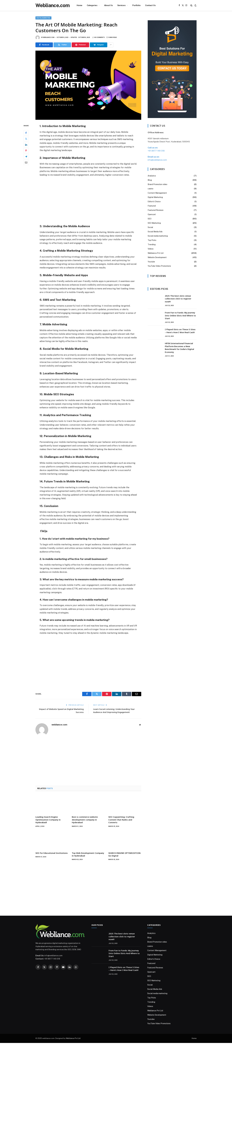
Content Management (157, 193)
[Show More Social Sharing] (110, 44)
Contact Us (150, 5)
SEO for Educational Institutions (51, 853)
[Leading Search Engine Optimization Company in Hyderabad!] (51, 804)
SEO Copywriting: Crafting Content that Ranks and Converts (121, 820)
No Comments (99, 37)
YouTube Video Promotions (159, 266)
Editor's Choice (154, 201)
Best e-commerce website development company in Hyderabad (85, 820)
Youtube (151, 262)
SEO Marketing (154, 223)
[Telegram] (26, 156)
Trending (152, 244)
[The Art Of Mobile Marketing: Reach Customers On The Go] (88, 85)
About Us (108, 5)
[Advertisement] (88, 200)
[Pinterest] (26, 150)
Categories (92, 5)
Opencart (152, 214)
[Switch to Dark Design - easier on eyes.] (195, 5)
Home (79, 5)
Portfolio (136, 5)
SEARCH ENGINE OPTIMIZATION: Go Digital (124, 854)
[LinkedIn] (26, 144)
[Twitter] (26, 138)
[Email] (26, 162)
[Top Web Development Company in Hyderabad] (88, 840)
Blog (150, 180)
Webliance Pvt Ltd (155, 253)
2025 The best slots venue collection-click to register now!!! (178, 298)
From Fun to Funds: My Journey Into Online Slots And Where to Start (180, 315)
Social (150, 227)
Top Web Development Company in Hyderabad (88, 854)
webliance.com (48, 37)
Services (121, 5)
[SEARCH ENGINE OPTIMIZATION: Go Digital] (124, 840)
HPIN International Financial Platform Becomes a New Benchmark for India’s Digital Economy (179, 347)
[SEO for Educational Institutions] (51, 840)
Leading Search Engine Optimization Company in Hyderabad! (48, 820)
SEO (149, 219)
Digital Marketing (43, 18)
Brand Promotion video (157, 184)
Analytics (152, 176)
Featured (152, 206)
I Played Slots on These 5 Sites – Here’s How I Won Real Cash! (180, 331)
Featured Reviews (155, 210)
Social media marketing (158, 236)
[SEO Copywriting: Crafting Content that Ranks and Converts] (124, 804)
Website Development (157, 257)
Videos (150, 249)
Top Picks (152, 240)
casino (150, 189)
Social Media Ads (155, 232)
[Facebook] (26, 132)
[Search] (191, 5)
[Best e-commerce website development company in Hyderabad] (88, 804)
